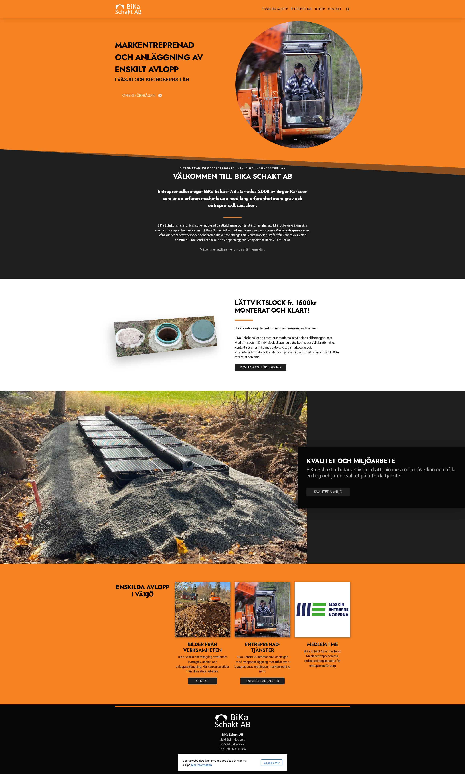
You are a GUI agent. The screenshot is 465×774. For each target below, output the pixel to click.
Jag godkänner (272, 762)
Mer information (201, 765)
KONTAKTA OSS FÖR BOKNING (260, 367)
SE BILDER (202, 681)
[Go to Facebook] (347, 9)
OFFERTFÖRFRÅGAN (138, 95)
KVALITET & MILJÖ (328, 492)
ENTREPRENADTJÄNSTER (262, 681)
